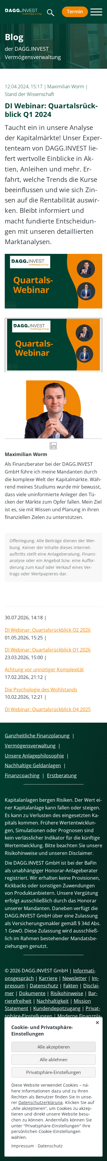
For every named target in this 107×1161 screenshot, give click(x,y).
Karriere (48, 978)
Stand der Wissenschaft (29, 94)
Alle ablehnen (53, 1059)
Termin (77, 11)
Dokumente (32, 993)
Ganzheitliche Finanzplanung (37, 735)
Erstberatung (62, 775)
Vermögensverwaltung (30, 745)
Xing (45, 596)
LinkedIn (33, 596)
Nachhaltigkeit (53, 1001)
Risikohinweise (67, 993)
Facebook (9, 596)
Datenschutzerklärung (40, 1102)
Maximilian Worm (65, 86)
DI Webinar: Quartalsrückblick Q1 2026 (48, 649)
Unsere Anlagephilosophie (34, 755)
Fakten (70, 985)
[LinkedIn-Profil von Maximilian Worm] (53, 446)
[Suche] (51, 15)
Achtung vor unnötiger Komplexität (44, 669)
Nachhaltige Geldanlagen (33, 765)
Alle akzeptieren (53, 1047)
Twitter (21, 596)
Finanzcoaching (22, 775)
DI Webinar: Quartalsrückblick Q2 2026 (48, 630)
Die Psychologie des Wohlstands (41, 689)
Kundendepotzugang (57, 1008)
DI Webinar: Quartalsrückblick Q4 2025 (48, 709)
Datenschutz (44, 985)
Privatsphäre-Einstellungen (53, 1072)
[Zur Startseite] (23, 12)
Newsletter (74, 978)
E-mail (57, 596)
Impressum (22, 1146)
